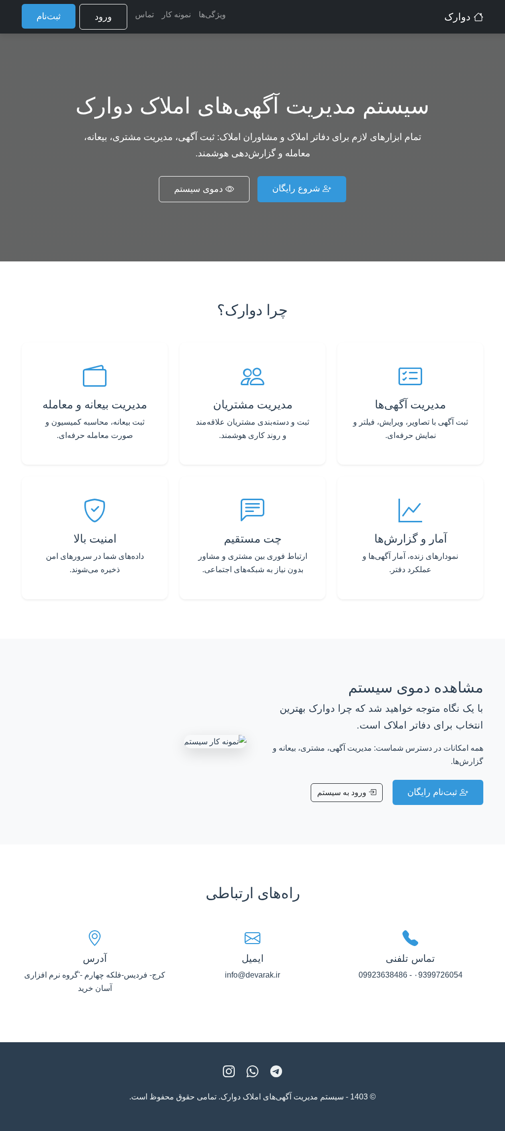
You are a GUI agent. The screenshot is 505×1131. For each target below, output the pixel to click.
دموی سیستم (199, 189)
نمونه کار (176, 14)
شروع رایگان (297, 188)
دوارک (458, 16)
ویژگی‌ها (212, 14)
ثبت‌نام (48, 16)
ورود (103, 17)
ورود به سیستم (342, 792)
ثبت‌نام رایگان (433, 792)
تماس (144, 14)
